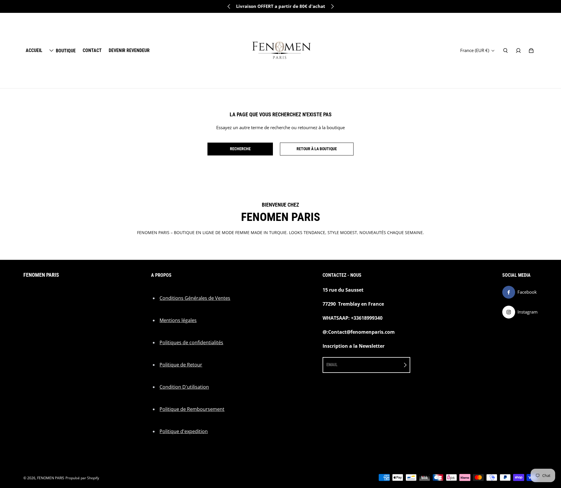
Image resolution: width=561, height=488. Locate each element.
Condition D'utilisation (184, 387)
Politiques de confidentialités (191, 342)
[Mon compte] (518, 50)
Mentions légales (178, 320)
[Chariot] (531, 50)
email (331, 364)
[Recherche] (505, 50)
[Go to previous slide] (229, 6)
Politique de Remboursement (192, 409)
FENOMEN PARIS (50, 477)
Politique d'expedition (184, 431)
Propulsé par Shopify (82, 477)
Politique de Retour (181, 364)
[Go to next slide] (332, 6)
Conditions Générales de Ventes (195, 298)
